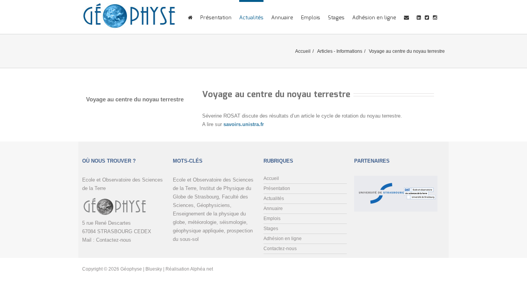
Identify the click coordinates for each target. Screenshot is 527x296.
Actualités (251, 18)
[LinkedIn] (419, 17)
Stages (336, 18)
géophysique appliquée (198, 231)
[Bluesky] (427, 17)
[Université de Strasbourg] (380, 182)
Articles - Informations (339, 51)
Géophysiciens (213, 205)
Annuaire (282, 18)
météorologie (202, 222)
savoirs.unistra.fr (243, 124)
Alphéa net (201, 269)
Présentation (215, 18)
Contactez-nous (113, 240)
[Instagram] (435, 17)
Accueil (303, 51)
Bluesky (153, 269)
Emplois (310, 18)
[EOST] (420, 182)
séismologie (233, 222)
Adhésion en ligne (374, 18)
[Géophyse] (129, 16)
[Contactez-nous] (406, 17)
